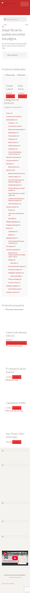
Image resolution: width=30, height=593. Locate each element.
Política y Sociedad (13, 279)
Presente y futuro (13, 282)
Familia (10, 210)
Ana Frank (13, 263)
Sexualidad (11, 218)
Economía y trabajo (13, 269)
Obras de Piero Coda (14, 289)
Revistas (8, 228)
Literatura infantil (11, 160)
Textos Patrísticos (13, 204)
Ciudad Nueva (12, 231)
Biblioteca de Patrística (15, 173)
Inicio (5, 24)
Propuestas (11, 139)
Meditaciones (12, 132)
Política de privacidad (15, 577)
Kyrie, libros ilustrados (12, 157)
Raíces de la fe (12, 142)
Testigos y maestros (12, 292)
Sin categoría (10, 246)
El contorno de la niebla (13, 116)
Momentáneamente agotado (16, 343)
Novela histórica (13, 167)
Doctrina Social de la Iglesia (16, 266)
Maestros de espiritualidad (15, 129)
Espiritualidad (10, 120)
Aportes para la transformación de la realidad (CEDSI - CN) (16, 254)
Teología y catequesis (12, 286)
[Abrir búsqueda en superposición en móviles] (15, 19)
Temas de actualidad (12, 249)
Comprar (10, 96)
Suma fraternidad (15, 276)
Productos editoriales (12, 225)
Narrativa (9, 164)
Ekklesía (10, 235)
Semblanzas (11, 149)
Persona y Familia (11, 207)
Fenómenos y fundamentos (16, 213)
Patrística (9, 170)
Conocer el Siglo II (13, 176)
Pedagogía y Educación (14, 273)
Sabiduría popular (13, 145)
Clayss (8, 113)
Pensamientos (12, 136)
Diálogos (10, 260)
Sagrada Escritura (11, 238)
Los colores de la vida (14, 126)
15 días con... (11, 123)
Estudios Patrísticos (14, 185)
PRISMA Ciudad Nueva (12, 222)
